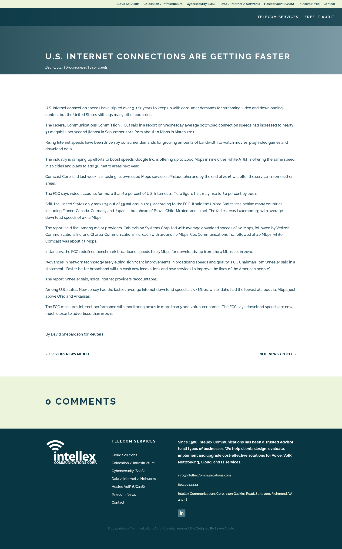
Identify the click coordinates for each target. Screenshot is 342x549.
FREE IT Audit (320, 17)
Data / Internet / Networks (240, 4)
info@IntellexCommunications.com (204, 475)
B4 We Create (224, 528)
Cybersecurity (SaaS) (201, 4)
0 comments (99, 67)
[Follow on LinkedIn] (181, 513)
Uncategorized (76, 67)
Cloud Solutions (128, 4)
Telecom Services (278, 17)
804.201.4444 (188, 484)
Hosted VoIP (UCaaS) (279, 4)
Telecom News (308, 4)
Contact (329, 4)
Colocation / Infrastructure (163, 4)
